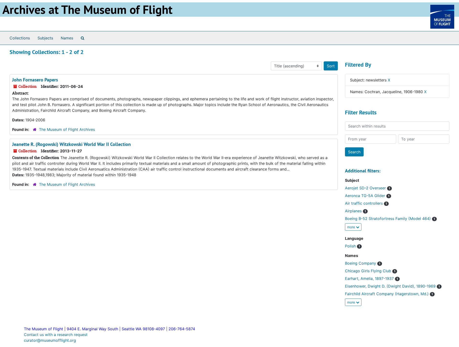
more (351, 227)
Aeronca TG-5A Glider (367, 195)
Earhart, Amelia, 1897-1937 (371, 278)
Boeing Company (362, 263)
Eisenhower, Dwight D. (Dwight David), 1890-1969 (392, 286)
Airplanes (355, 210)
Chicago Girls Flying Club (370, 270)
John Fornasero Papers (35, 80)
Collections (20, 38)
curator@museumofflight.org (50, 340)
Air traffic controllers (366, 203)
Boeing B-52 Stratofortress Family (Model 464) (390, 218)
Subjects (45, 38)
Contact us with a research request (55, 334)
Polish (352, 246)
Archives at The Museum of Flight (87, 9)
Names (67, 38)
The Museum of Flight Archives (67, 129)
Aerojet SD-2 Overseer (367, 188)
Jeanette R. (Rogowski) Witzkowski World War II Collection (71, 144)
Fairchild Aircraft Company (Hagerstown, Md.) (389, 293)
